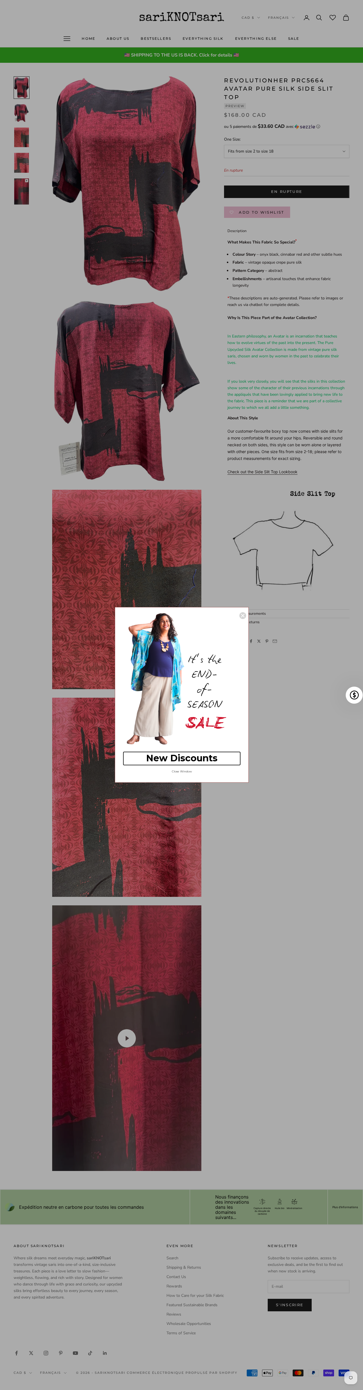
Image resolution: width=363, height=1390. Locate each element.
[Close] (242, 615)
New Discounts (182, 758)
